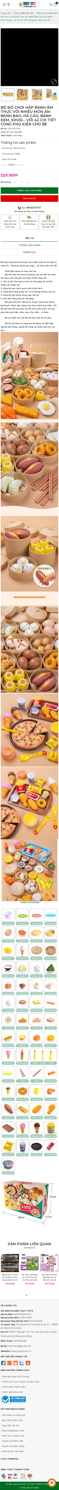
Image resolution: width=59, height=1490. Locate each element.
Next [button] (55, 94)
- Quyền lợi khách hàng (12, 1446)
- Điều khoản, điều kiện (12, 1451)
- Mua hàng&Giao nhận (12, 1430)
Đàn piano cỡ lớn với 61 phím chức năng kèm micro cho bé (10, 1277)
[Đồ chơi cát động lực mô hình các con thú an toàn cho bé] (30, 1263)
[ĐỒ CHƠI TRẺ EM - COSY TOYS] (29, 4)
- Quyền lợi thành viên (12, 1441)
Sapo (36, 1487)
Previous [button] (3, 94)
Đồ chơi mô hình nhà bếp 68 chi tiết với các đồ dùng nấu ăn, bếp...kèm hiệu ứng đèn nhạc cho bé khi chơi (49, 1277)
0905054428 (20, 1341)
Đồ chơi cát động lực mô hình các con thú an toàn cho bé (30, 1277)
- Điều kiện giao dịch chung (15, 1376)
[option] (29, 57)
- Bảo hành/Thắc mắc (12, 1420)
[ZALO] (21, 1362)
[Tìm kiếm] (51, 4)
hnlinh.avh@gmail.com (19, 1346)
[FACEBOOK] (3, 1362)
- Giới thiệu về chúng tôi (13, 1415)
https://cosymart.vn (21, 1351)
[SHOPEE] (15, 1362)
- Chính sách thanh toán (13, 1387)
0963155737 (33, 207)
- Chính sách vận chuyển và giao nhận (20, 1381)
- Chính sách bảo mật (12, 1392)
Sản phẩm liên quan (29, 1244)
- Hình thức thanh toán (12, 1436)
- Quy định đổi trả (10, 1425)
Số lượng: (6, 182)
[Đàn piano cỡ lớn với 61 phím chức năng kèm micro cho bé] (10, 1263)
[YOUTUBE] (27, 1362)
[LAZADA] (9, 1362)
